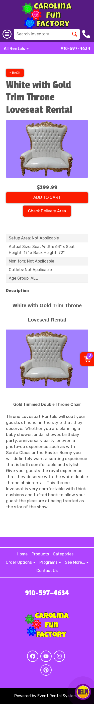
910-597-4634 (75, 48)
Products (40, 554)
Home (22, 554)
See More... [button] (75, 562)
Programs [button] (48, 562)
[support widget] (83, 692)
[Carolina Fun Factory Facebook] (32, 656)
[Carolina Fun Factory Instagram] (59, 656)
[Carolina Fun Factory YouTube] (46, 656)
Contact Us (47, 570)
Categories (63, 554)
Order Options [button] (19, 562)
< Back (15, 73)
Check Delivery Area (47, 211)
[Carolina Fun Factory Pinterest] (46, 670)
